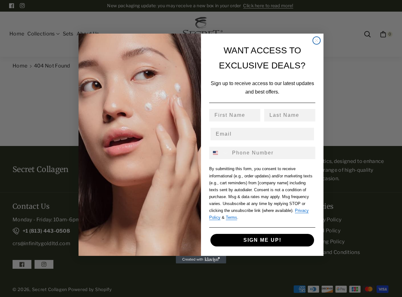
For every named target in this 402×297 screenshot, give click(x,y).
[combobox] (219, 153)
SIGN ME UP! (262, 240)
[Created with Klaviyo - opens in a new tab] (201, 259)
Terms (231, 217)
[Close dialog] (316, 40)
